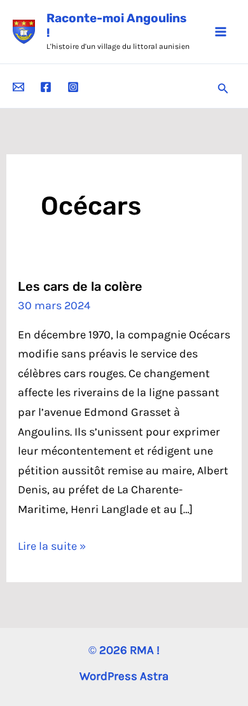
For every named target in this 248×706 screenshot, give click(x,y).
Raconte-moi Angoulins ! (116, 25)
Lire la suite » (52, 547)
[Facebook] (46, 87)
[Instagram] (73, 87)
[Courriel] (18, 87)
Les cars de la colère (80, 286)
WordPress (108, 676)
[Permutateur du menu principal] (220, 31)
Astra (154, 676)
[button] (223, 89)
